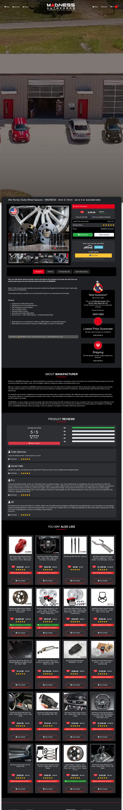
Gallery (26, 7)
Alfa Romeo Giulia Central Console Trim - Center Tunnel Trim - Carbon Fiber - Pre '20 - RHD (102, 610)
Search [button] (105, 7)
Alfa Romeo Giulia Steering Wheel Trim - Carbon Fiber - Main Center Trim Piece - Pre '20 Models (47, 558)
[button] (67, 228)
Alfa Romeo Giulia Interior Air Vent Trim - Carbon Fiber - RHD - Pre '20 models (75, 714)
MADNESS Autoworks (107, 229)
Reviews (50, 272)
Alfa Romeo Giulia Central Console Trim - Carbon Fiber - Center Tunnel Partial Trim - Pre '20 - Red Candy (20, 558)
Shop (8, 7)
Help (96, 7)
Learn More (98, 247)
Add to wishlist (104, 235)
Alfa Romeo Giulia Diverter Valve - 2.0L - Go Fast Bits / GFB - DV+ (47, 713)
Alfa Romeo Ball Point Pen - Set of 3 (75, 556)
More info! (111, 221)
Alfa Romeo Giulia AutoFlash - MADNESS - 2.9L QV (75, 661)
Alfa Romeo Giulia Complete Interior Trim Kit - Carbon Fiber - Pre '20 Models (48, 766)
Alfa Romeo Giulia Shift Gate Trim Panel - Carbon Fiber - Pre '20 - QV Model (102, 766)
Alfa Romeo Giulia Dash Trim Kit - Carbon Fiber (20, 765)
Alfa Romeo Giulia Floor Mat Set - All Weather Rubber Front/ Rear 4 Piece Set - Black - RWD (20, 662)
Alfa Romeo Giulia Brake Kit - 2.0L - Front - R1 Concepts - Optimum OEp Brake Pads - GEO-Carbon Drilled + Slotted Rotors (75, 610)
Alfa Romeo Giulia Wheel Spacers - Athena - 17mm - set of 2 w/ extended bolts (102, 662)
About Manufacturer (82, 272)
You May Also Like (64, 272)
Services (17, 7)
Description (38, 272)
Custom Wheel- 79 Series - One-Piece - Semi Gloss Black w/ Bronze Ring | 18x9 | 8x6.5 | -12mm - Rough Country (75, 767)
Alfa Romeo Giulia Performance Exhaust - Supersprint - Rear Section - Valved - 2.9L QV (48, 662)
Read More (97, 335)
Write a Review (35, 443)
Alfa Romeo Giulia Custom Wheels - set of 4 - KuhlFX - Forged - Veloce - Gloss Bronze (20, 610)
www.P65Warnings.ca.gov (55, 337)
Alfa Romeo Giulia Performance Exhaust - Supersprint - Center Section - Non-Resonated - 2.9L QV (102, 558)
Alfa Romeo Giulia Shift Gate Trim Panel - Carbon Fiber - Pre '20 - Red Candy (20, 714)
